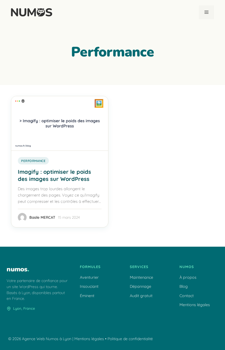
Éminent (87, 295)
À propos (187, 277)
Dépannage (140, 286)
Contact (186, 295)
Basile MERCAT (42, 217)
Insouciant (89, 286)
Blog (183, 286)
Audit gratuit (141, 295)
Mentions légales (194, 304)
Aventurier (89, 277)
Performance (33, 161)
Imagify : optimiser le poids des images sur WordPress (54, 175)
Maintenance (141, 277)
